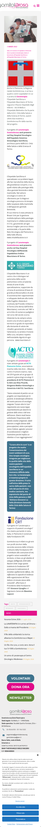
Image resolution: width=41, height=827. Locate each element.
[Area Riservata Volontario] (20, 682)
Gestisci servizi (19, 801)
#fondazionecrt (25, 604)
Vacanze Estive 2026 (12, 619)
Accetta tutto (20, 807)
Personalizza (20, 819)
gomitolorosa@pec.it (14, 737)
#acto (13, 604)
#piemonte (9, 608)
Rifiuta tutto (20, 813)
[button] (38, 755)
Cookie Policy (11, 824)
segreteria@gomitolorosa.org (17, 735)
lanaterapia (21, 608)
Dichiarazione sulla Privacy (24, 824)
